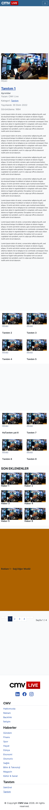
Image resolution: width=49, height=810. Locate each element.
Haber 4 (28, 503)
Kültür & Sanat (10, 776)
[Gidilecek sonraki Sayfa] (28, 617)
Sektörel (7, 787)
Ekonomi (7, 754)
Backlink (7, 717)
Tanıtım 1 (8, 88)
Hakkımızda (9, 708)
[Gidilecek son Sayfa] (31, 617)
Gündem (7, 733)
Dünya (6, 750)
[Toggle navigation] (45, 3)
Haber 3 (5, 503)
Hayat (6, 745)
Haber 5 (5, 521)
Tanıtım (15, 100)
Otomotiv (8, 758)
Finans (6, 737)
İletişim (6, 721)
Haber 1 (5, 486)
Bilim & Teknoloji (11, 767)
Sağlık (6, 763)
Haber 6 (28, 521)
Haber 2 (28, 486)
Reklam (7, 713)
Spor (5, 741)
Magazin (7, 771)
